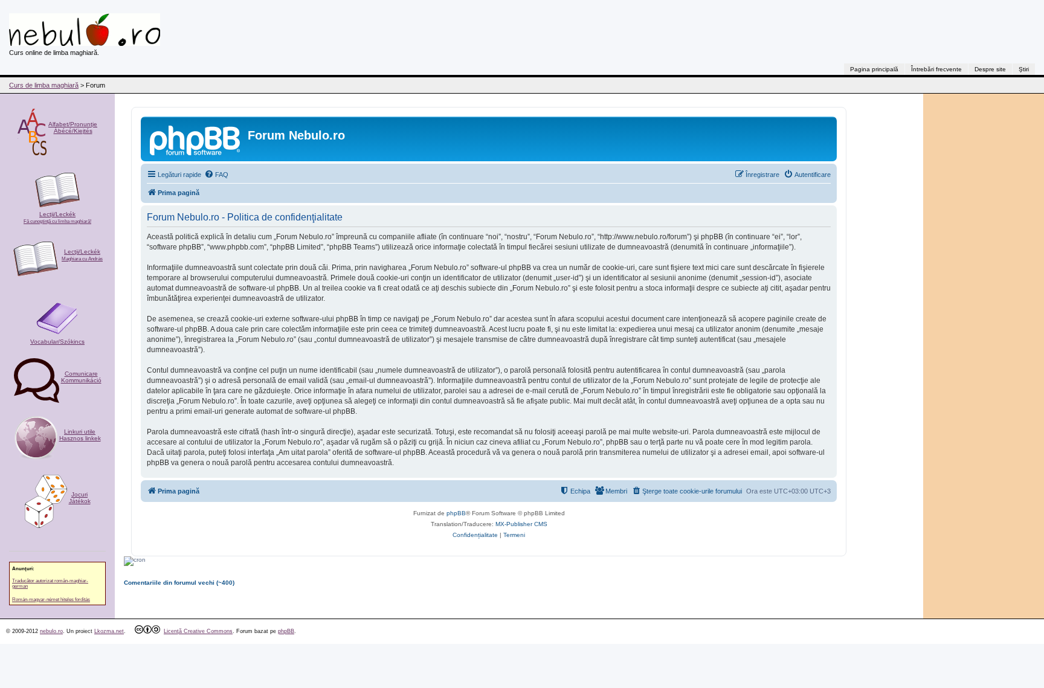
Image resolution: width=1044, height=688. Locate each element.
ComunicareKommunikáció (81, 377)
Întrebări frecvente (936, 69)
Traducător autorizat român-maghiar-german (50, 583)
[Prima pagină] (196, 139)
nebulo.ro (51, 631)
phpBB (456, 513)
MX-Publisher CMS (521, 524)
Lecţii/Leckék (57, 217)
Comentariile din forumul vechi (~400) (179, 582)
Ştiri (1024, 69)
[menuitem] (216, 174)
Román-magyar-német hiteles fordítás (51, 599)
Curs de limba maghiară (44, 85)
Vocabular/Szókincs (57, 341)
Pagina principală (874, 69)
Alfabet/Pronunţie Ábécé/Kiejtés (72, 127)
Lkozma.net (109, 631)
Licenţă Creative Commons (198, 631)
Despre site (990, 69)
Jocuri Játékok (80, 497)
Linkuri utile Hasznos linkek (80, 435)
